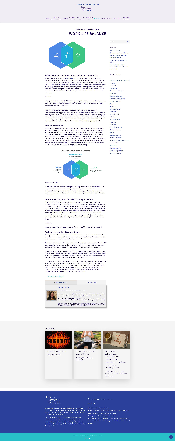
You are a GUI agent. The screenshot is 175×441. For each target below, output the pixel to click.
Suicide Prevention (116, 135)
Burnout (113, 86)
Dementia (113, 93)
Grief (111, 104)
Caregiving (113, 88)
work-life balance (71, 78)
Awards (112, 83)
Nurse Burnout (115, 119)
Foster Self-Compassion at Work (118, 61)
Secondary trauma (116, 127)
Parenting (113, 122)
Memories (113, 112)
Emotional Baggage (116, 96)
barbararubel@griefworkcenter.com (100, 399)
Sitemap (100, 435)
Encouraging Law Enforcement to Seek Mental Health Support (108, 418)
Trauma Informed (116, 138)
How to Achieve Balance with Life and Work (102, 413)
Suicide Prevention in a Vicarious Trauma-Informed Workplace (119, 67)
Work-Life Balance (80, 29)
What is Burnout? (115, 50)
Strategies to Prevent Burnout (120, 53)
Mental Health (90, 29)
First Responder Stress (117, 99)
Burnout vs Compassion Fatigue (98, 408)
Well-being (113, 145)
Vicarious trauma (115, 143)
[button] (54, 276)
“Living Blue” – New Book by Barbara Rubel (102, 416)
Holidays (113, 106)
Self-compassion (115, 130)
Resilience (113, 125)
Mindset (112, 117)
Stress (97, 29)
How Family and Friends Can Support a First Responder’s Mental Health (109, 422)
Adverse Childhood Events (120, 80)
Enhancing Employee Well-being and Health (118, 56)
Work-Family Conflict (116, 151)
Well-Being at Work (116, 148)
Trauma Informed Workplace (119, 140)
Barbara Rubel (64, 287)
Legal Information (94, 435)
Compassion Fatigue (116, 91)
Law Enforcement (115, 109)
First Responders (115, 101)
